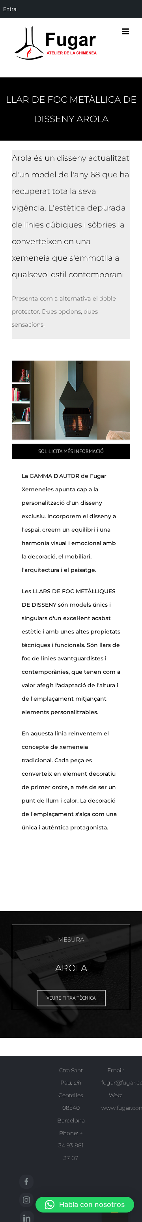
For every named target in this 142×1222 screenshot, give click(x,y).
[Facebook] (26, 1182)
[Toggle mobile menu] (126, 31)
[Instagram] (26, 1200)
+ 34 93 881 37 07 (71, 1146)
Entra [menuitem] (10, 9)
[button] (85, 1205)
